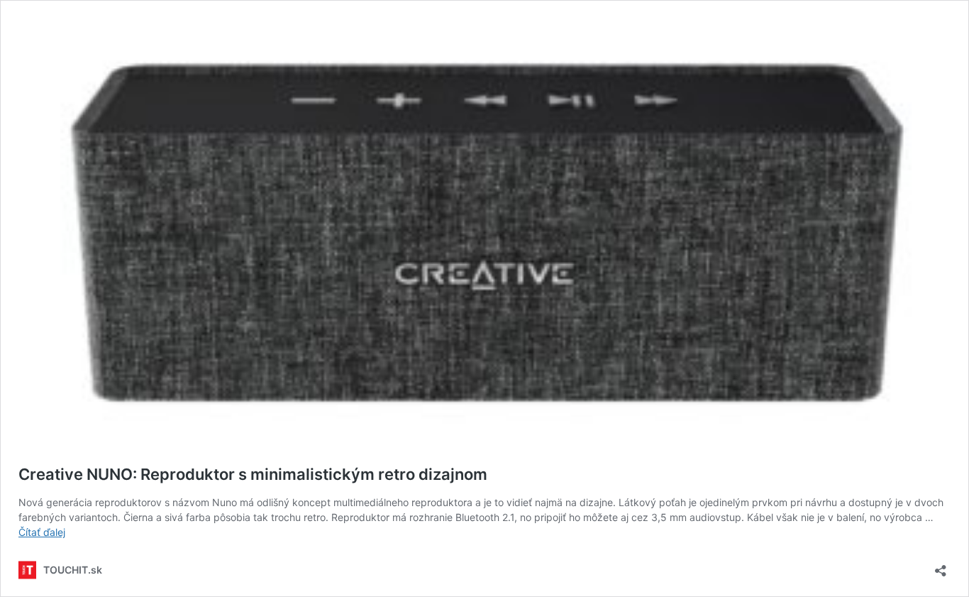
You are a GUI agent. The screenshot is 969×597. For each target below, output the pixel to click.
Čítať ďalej (41, 532)
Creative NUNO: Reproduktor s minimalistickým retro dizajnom (252, 474)
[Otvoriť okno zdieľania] (941, 566)
